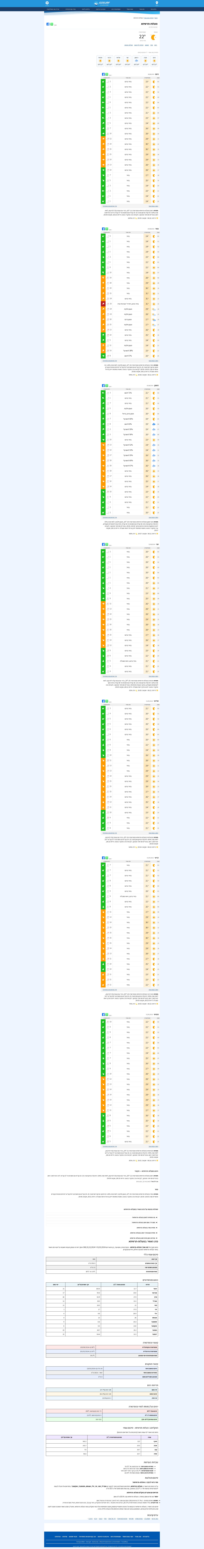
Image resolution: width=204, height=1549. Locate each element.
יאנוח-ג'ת (147, 1519)
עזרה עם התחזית (71, 9)
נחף (105, 1519)
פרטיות (64, 1537)
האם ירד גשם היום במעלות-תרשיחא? (143, 1222)
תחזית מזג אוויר (148, 18)
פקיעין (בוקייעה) (122, 1519)
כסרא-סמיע (139, 1519)
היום (155, 45)
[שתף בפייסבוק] (48, 25)
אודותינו (58, 1537)
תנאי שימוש (73, 1537)
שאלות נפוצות (128, 45)
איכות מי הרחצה (100, 9)
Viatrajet (88, 1542)
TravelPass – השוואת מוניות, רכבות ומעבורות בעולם (113, 1542)
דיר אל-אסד (112, 1519)
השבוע (147, 45)
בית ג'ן (90, 1519)
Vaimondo (95, 1542)
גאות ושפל (130, 9)
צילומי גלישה (86, 9)
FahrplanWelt (80, 1542)
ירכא (95, 1519)
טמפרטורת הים (116, 9)
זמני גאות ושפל (128, 1537)
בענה (100, 1519)
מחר (151, 45)
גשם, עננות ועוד (153, 206)
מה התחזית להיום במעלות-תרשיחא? (143, 1217)
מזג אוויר (141, 9)
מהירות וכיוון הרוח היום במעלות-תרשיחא (142, 1238)
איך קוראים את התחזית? (110, 206)
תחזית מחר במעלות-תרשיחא (146, 1228)
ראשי (156, 18)
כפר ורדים (155, 1519)
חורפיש (131, 1519)
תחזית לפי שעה (138, 45)
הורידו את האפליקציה (53, 9)
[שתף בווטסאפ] (51, 25)
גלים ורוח (153, 9)
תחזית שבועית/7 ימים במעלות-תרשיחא (142, 1233)
